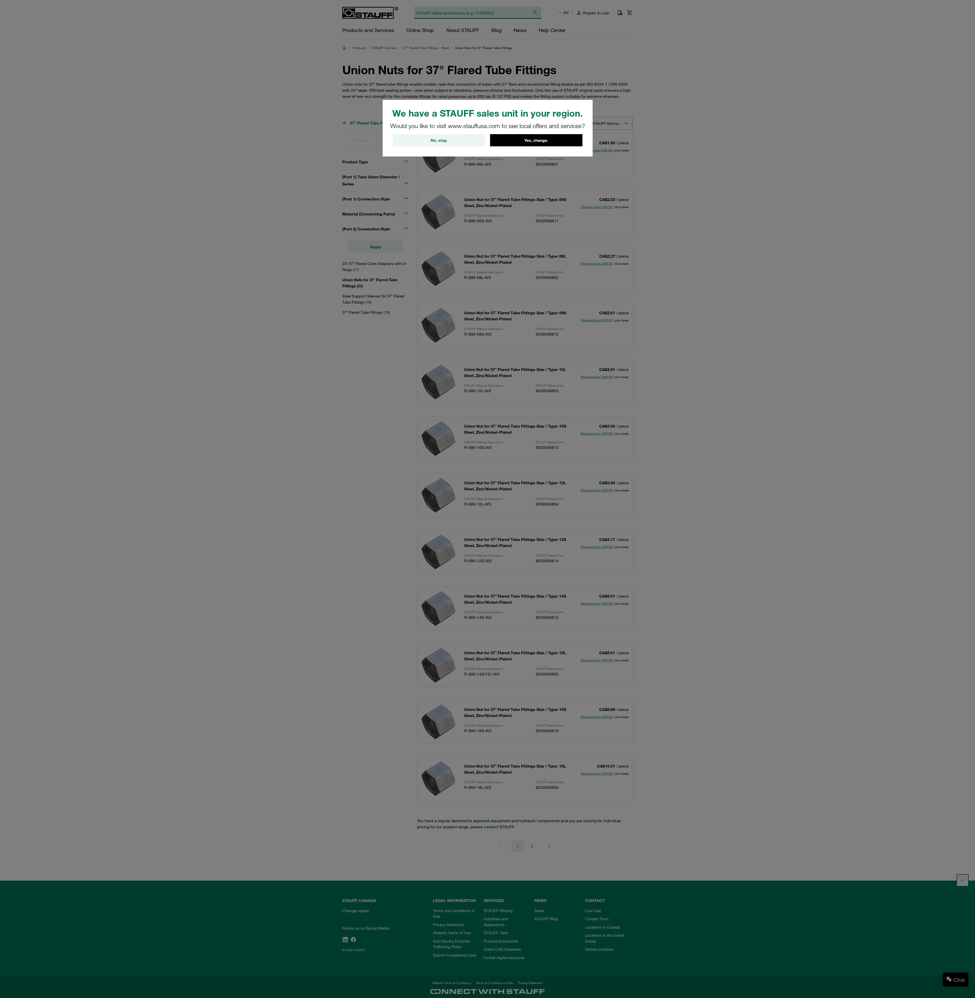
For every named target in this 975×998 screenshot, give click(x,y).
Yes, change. (536, 140)
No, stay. (439, 140)
